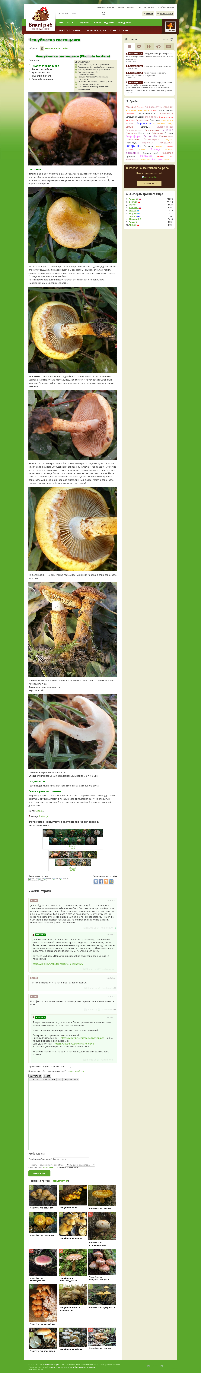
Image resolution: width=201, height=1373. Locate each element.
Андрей (39, 810)
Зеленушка (145, 160)
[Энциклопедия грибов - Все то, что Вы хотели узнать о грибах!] (41, 19)
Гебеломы (157, 133)
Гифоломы (148, 142)
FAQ (139, 7)
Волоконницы (165, 126)
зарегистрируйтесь (75, 1071)
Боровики (144, 123)
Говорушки (134, 146)
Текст (47, 1075)
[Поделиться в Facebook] (101, 881)
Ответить (36, 928)
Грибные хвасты (106, 7)
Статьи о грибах (119, 30)
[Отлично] (64, 879)
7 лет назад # (111, 900)
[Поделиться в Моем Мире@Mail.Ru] (111, 881)
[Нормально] (48, 879)
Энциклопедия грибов (52, 1364)
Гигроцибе (150, 136)
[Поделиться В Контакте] (96, 881)
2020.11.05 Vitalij (72, 847)
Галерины (131, 133)
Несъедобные (124, 22)
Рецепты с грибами (69, 30)
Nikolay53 (134, 208)
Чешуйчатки (59, 1181)
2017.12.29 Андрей (72, 869)
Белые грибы (150, 116)
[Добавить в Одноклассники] (106, 881)
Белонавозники (147, 113)
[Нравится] (90, 928)
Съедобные (84, 22)
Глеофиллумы (166, 142)
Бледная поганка (166, 117)
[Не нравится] (105, 928)
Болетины (155, 120)
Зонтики (157, 159)
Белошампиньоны (134, 117)
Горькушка (168, 146)
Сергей (132, 205)
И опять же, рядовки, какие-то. (157, 66)
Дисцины (169, 149)
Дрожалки (167, 152)
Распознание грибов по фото (149, 168)
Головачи (148, 146)
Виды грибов (66, 22)
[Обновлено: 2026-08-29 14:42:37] (171, 39)
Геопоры (169, 133)
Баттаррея (130, 114)
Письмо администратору (85, 1367)
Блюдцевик (130, 120)
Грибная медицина (95, 30)
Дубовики (130, 156)
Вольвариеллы (134, 130)
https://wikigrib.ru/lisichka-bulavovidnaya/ (82, 1037)
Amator (132, 210)
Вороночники (152, 130)
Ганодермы (144, 133)
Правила (149, 7)
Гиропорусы (131, 142)
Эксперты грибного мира (146, 194)
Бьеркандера (159, 124)
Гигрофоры (133, 136)
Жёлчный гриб (165, 156)
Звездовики (132, 159)
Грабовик (129, 150)
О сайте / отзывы (166, 7)
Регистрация (166, 13)
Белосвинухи (166, 113)
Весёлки (130, 126)
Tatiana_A (43, 816)
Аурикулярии (166, 110)
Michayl (132, 225)
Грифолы (142, 149)
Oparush (133, 202)
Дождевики (133, 152)
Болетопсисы (167, 120)
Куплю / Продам (126, 7)
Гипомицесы (151, 139)
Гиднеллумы (166, 136)
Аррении (168, 106)
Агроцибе (131, 106)
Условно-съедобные (104, 22)
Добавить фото (149, 183)
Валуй (170, 124)
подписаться (48, 1167)
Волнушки (145, 127)
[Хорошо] (56, 879)
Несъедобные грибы (56, 48)
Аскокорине (131, 110)
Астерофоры (143, 110)
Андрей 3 (134, 199)
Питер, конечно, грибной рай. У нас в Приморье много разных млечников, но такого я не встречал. (149, 56)
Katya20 (133, 213)
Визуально (35, 1075)
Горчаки (158, 146)
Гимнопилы (132, 139)
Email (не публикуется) (40, 1159)
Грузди (155, 149)
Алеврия (140, 107)
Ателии (154, 110)
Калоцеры (168, 160)
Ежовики (146, 156)
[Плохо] (41, 879)
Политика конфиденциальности (60, 1367)
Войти (149, 13)
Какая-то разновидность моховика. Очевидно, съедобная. (146, 74)
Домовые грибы (150, 153)
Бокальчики (142, 120)
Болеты (130, 123)
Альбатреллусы (153, 106)
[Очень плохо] (33, 879)
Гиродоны (168, 139)
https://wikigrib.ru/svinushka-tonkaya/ (74, 1043)
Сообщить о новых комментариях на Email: (46, 1165)
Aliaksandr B (135, 219)
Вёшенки (167, 130)
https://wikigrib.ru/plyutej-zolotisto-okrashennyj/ (58, 963)
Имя (30, 1153)
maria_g (133, 216)
